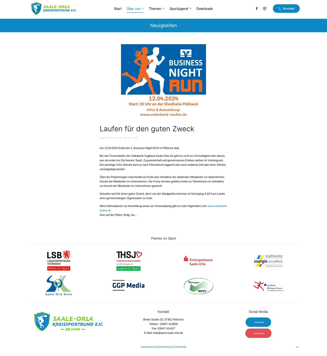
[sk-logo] (198, 260)
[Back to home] (53, 8)
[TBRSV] (198, 285)
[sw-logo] (268, 260)
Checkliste (179, 346)
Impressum (147, 346)
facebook (259, 322)
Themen (155, 8)
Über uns (134, 8)
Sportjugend (179, 8)
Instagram (259, 333)
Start (118, 8)
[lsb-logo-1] (59, 260)
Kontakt (288, 8)
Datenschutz (163, 346)
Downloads (204, 8)
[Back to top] (297, 347)
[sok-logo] (59, 285)
